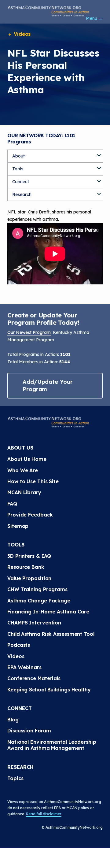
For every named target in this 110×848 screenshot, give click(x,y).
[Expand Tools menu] (99, 166)
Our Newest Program (29, 332)
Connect (20, 181)
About (18, 156)
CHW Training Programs (37, 589)
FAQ (12, 504)
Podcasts (18, 645)
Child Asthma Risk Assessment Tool (50, 634)
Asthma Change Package (38, 601)
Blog (13, 720)
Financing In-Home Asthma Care (48, 612)
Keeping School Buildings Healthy (49, 690)
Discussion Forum (29, 731)
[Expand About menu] (99, 153)
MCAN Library (24, 492)
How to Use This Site (33, 481)
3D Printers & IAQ (29, 556)
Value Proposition (29, 578)
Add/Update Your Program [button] (48, 385)
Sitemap (17, 526)
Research (21, 194)
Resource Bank (25, 567)
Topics (15, 778)
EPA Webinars (24, 667)
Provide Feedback (30, 515)
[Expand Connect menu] (99, 179)
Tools (17, 169)
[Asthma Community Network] (48, 11)
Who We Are (22, 470)
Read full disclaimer (43, 814)
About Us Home (26, 459)
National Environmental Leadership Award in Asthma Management (52, 745)
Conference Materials (34, 678)
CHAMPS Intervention (34, 623)
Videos (21, 34)
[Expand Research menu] (99, 191)
